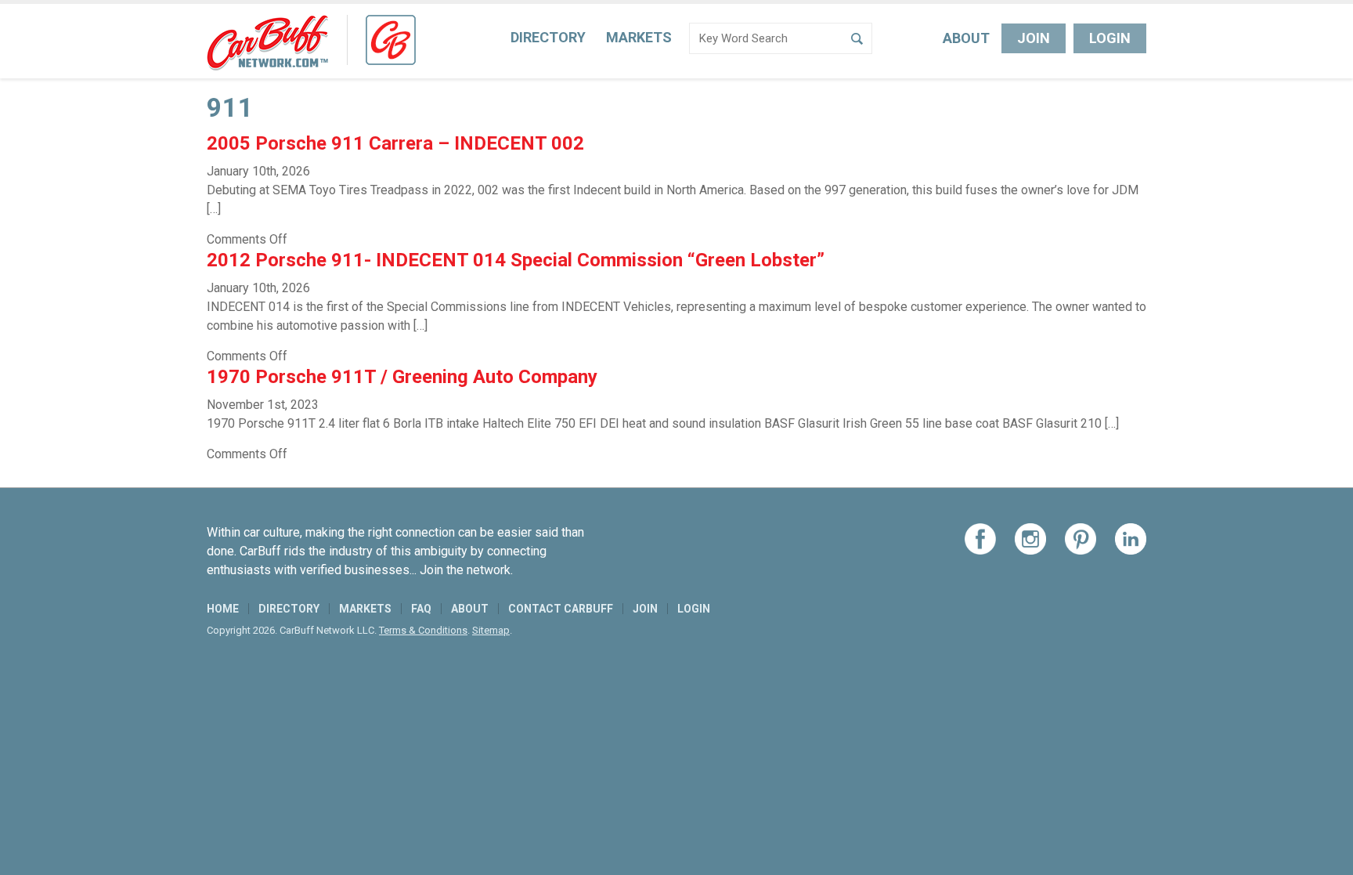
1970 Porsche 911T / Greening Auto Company (402, 377)
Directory (548, 37)
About (966, 38)
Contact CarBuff (560, 608)
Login (1110, 38)
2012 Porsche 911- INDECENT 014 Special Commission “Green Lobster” (515, 260)
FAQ (421, 608)
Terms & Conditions (423, 630)
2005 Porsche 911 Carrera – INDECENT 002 (395, 143)
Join (1033, 38)
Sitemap (491, 630)
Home (223, 608)
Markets (639, 37)
